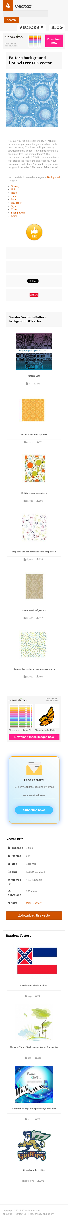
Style (14, 206)
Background (53, 177)
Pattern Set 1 (34, 376)
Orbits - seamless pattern (34, 493)
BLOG (57, 27)
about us (7, 1214)
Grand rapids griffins (34, 1170)
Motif (28, 903)
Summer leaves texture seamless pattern (34, 669)
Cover (14, 209)
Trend (14, 196)
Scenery (15, 186)
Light (13, 189)
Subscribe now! (34, 810)
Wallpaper (16, 202)
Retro (14, 192)
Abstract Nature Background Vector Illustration (34, 1047)
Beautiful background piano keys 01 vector (34, 1109)
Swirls (14, 216)
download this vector (36, 915)
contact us (20, 1214)
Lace (13, 199)
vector (23, 6)
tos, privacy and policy (42, 1214)
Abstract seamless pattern (34, 434)
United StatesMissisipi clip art (34, 985)
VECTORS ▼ (31, 27)
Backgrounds (18, 212)
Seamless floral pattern (34, 610)
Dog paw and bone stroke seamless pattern (34, 552)
